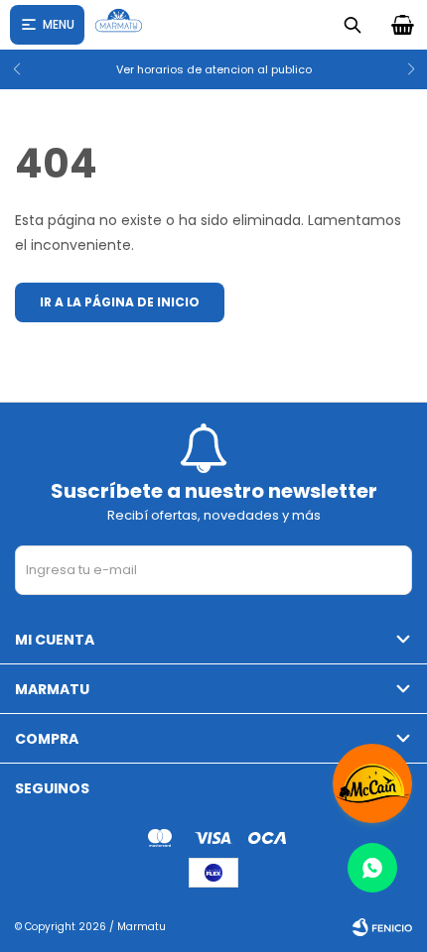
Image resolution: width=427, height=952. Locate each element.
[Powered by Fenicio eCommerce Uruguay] (382, 927)
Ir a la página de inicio (120, 302)
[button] (403, 69)
